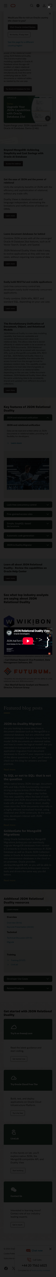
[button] (49, 7)
